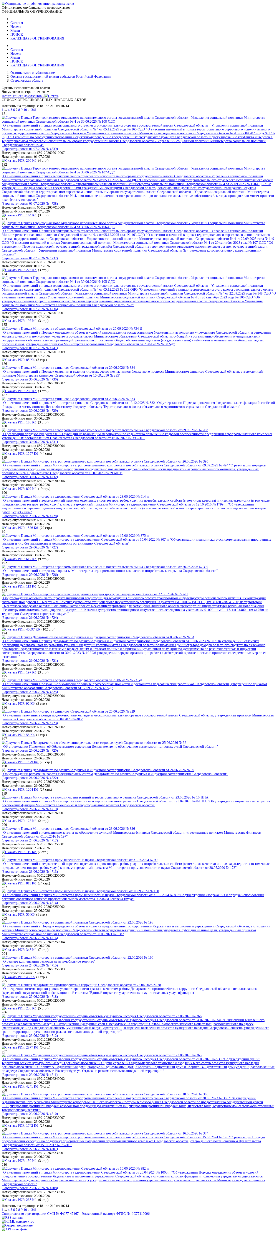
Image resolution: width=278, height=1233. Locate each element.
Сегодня (16, 23)
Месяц (15, 30)
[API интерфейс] (15, 1229)
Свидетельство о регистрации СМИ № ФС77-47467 (40, 1213)
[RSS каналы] (12, 1217)
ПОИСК (16, 34)
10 (25, 110)
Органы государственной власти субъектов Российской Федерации (60, 76)
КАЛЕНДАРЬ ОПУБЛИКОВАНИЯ (37, 38)
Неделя (15, 26)
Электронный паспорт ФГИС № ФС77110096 (116, 1213)
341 (33, 110)
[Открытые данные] (17, 1225)
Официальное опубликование (32, 72)
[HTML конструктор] (18, 1221)
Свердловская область (26, 80)
